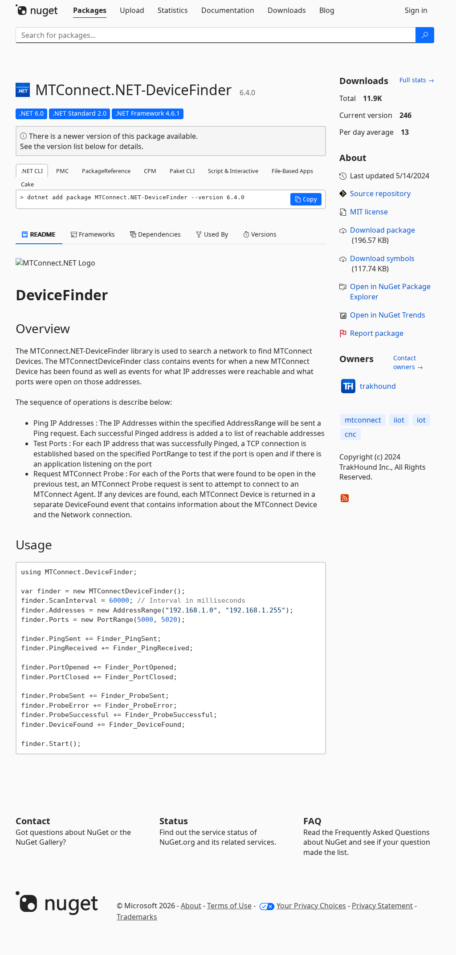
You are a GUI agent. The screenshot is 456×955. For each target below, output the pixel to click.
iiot (399, 420)
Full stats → (416, 80)
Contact (33, 821)
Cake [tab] (27, 184)
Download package (382, 230)
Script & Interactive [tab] (233, 171)
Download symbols (382, 258)
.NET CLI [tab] (32, 171)
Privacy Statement (382, 906)
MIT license (369, 212)
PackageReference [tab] (106, 171)
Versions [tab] (263, 234)
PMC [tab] (62, 171)
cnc (350, 434)
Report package (376, 333)
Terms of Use (229, 906)
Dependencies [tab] (158, 234)
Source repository (380, 193)
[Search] (424, 35)
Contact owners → (408, 362)
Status (173, 821)
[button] (306, 199)
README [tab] (42, 234)
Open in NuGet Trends (387, 315)
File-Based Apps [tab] (292, 171)
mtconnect (363, 420)
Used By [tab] (215, 234)
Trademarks (137, 917)
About (191, 906)
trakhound (378, 386)
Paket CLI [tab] (182, 171)
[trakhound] (348, 386)
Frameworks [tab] (96, 234)
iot (421, 420)
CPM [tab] (150, 171)
